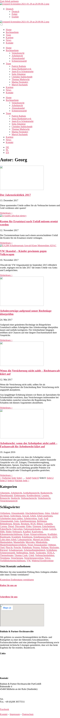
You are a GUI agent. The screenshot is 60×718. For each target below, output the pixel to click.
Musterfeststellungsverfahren (13, 545)
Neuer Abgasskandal (37, 545)
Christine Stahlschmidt (22, 77)
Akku (47, 513)
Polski (14, 14)
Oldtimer (52, 545)
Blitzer (40, 523)
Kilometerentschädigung (11, 534)
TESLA (50, 552)
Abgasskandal (18, 58)
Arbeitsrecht (17, 55)
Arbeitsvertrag (30, 518)
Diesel (11, 526)
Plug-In (9, 547)
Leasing (45, 495)
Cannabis (48, 523)
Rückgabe (54, 547)
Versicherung (17, 558)
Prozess (36, 547)
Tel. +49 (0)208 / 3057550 (12, 591)
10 (35, 478)
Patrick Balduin (19, 66)
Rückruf (4, 550)
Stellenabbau (22, 552)
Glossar (3, 672)
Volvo (47, 558)
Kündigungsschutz (42, 537)
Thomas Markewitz (21, 79)
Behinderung (6, 523)
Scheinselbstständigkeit (34, 550)
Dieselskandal (6, 495)
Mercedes (30, 542)
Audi (40, 518)
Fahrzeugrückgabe (32, 529)
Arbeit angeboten (45, 516)
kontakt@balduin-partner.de (13, 602)
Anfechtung (15, 516)
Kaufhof (27, 531)
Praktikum (27, 547)
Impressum (15, 714)
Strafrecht (15, 498)
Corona (3, 526)
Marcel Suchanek (20, 84)
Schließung (51, 550)
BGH (33, 523)
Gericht (52, 529)
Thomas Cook (21, 555)
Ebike (28, 526)
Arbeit (33, 516)
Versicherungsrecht (8, 500)
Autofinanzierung (28, 521)
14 (10, 480)
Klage (26, 534)
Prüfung (44, 547)
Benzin (16, 523)
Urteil (31, 555)
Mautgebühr (18, 542)
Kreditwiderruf (33, 495)
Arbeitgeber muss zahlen (11, 518)
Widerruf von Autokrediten (12, 670)
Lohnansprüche (24, 539)
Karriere (9, 37)
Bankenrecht (46, 493)
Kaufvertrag (37, 531)
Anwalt (25, 516)
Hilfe (2, 531)
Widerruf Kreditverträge (43, 560)
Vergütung (5, 558)
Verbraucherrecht (29, 498)
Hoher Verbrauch (14, 531)
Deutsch (9, 9)
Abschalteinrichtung (34, 513)
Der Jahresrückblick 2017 (15, 194)
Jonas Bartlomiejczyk (21, 69)
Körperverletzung (38, 534)
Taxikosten (41, 552)
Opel (2, 547)
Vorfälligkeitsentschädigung (12, 560)
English (15, 17)
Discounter (20, 526)
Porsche (17, 547)
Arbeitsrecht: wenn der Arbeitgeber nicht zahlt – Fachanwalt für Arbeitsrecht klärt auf (28, 445)
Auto (16, 521)
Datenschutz (27, 714)
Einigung (37, 526)
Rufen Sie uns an (8, 585)
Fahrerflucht (5, 529)
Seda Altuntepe (19, 74)
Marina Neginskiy (20, 82)
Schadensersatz (16, 550)
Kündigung (27, 537)
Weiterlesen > (6, 213)
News (8, 40)
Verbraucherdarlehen (44, 555)
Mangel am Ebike (41, 539)
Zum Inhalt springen (9, 1)
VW (28, 560)
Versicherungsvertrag (33, 558)
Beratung (25, 523)
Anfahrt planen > (8, 694)
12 (50, 478)
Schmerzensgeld (19, 61)
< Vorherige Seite (8, 478)
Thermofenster (6, 555)
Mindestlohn (41, 542)
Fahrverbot (17, 529)
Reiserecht (5, 498)
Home (9, 29)
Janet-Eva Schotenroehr (22, 71)
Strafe (32, 552)
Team (8, 35)
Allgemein (5, 493)
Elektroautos (19, 495)
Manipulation (6, 542)
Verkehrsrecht (18, 53)
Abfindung (5, 513)
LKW (54, 537)
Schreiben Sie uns (8, 597)
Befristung (42, 521)
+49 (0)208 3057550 (13, 699)
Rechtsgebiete (12, 32)
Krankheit (16, 537)
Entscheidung (48, 526)
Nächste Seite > (22, 480)
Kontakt (9, 43)
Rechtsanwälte (6, 659)
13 (3, 480)
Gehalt (45, 529)
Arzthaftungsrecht (31, 493)
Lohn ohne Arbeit (8, 539)
